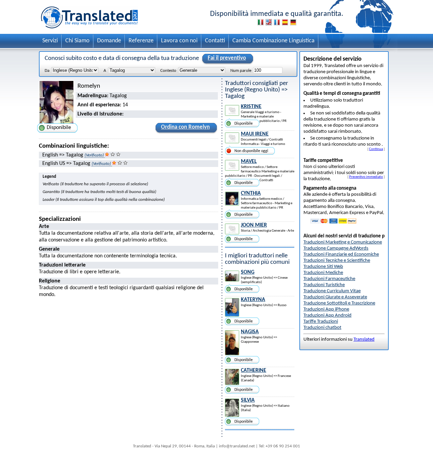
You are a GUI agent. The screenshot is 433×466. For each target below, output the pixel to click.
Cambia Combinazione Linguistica (273, 41)
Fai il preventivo (227, 58)
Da (47, 70)
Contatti (215, 41)
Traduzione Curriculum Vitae (332, 291)
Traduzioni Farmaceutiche (329, 278)
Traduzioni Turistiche (324, 285)
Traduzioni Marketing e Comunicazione (342, 242)
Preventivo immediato (366, 177)
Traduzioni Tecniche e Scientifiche (336, 260)
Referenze (141, 41)
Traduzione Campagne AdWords (335, 248)
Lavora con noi (179, 41)
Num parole (240, 70)
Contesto (168, 70)
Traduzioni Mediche (323, 272)
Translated (364, 339)
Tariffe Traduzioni (320, 321)
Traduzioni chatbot (322, 327)
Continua (376, 149)
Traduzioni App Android (327, 315)
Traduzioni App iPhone (326, 309)
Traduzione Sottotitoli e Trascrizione (339, 303)
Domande (109, 41)
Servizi (50, 41)
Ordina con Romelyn (185, 127)
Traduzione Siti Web (323, 266)
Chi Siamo (77, 41)
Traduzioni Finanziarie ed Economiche (341, 254)
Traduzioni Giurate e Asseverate (335, 297)
